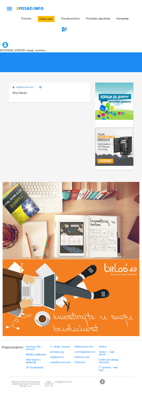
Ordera (102, 346)
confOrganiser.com (84, 352)
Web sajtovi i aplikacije (33, 361)
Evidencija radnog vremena (108, 361)
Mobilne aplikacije (36, 354)
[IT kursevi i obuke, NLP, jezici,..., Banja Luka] (71, 155)
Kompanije (123, 18)
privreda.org (57, 352)
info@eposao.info (63, 382)
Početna (26, 18)
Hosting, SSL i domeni (34, 348)
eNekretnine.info (83, 346)
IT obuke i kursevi (60, 346)
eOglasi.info (57, 357)
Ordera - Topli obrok (106, 353)
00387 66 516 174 (49, 385)
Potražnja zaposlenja (98, 18)
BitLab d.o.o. (26, 386)
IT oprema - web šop (108, 368)
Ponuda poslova (70, 18)
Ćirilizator (79, 362)
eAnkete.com (82, 357)
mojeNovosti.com (60, 362)
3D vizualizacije (34, 367)
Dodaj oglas (46, 18)
